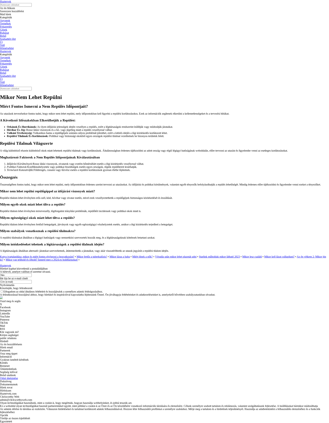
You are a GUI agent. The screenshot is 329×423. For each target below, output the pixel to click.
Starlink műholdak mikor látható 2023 (219, 256)
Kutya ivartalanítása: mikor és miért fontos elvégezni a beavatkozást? (37, 256)
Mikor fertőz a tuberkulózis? (92, 256)
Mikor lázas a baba (119, 256)
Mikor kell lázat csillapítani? (279, 256)
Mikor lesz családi (252, 256)
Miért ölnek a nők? (142, 256)
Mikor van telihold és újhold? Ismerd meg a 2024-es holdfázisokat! (42, 259)
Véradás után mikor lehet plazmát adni (176, 256)
